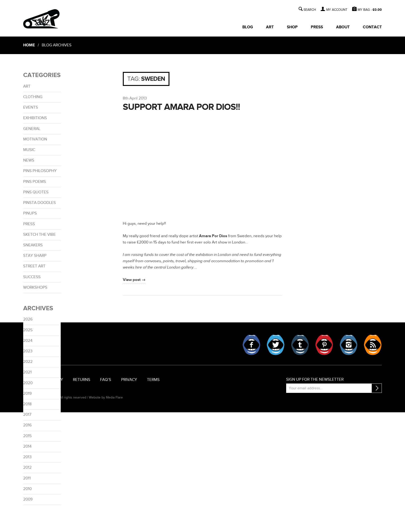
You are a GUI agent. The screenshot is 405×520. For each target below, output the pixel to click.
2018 (27, 404)
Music (29, 150)
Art (270, 27)
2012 (27, 467)
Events (30, 107)
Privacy (129, 379)
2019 (27, 393)
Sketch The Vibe (39, 234)
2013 (27, 457)
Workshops (35, 287)
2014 (27, 446)
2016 (27, 425)
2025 (28, 330)
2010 (27, 489)
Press (317, 27)
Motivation (35, 139)
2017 (27, 414)
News (28, 160)
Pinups (30, 213)
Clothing (32, 97)
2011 (27, 478)
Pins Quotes (36, 192)
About (343, 27)
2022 (28, 361)
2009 (28, 499)
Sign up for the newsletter (315, 379)
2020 (28, 383)
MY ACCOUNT (336, 10)
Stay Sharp (34, 255)
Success (32, 277)
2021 (27, 372)
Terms (153, 379)
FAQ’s (105, 379)
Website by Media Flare (106, 397)
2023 (27, 351)
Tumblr (300, 344)
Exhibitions (35, 118)
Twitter (275, 344)
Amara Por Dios (213, 236)
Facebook (251, 344)
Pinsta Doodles (39, 202)
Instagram (348, 344)
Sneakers (33, 245)
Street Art (34, 266)
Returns (81, 379)
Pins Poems (34, 181)
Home (29, 45)
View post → (134, 279)
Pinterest (324, 344)
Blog (247, 27)
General (31, 128)
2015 (27, 436)
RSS (373, 344)
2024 (27, 340)
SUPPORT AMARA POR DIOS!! (181, 107)
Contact (372, 27)
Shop (292, 27)
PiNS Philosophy (40, 171)
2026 (28, 319)
